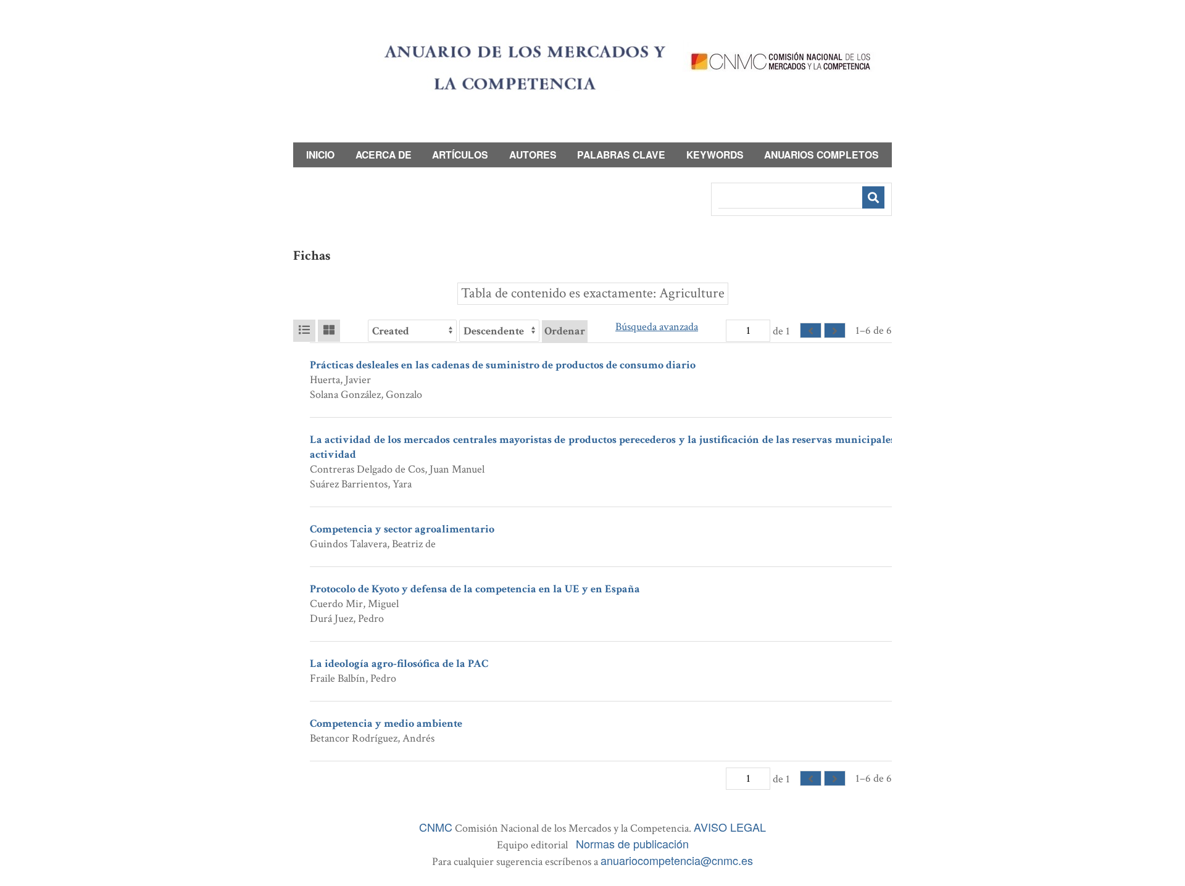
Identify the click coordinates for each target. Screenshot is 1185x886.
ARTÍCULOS (460, 154)
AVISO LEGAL (730, 827)
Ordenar (564, 331)
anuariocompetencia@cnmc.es (677, 860)
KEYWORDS (715, 154)
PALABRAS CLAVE (621, 154)
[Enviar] (873, 197)
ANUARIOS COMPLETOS (821, 154)
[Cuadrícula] (329, 331)
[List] (304, 331)
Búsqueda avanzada (656, 327)
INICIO (320, 154)
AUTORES (533, 154)
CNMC (435, 827)
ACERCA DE (384, 154)
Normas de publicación (632, 843)
